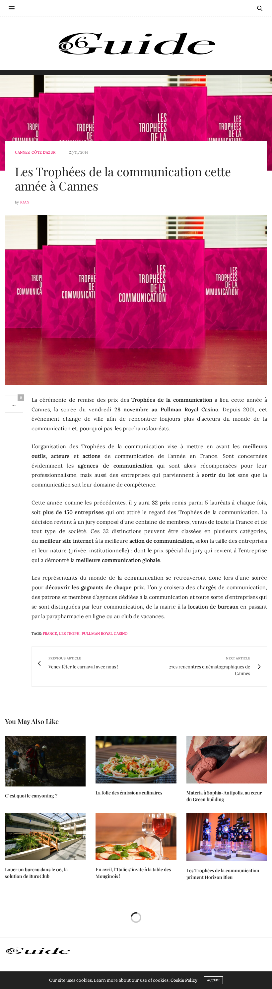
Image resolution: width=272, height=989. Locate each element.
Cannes (22, 152)
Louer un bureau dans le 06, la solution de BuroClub (36, 872)
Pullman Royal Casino (105, 633)
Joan (24, 202)
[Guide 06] (136, 43)
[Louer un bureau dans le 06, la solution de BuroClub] (45, 836)
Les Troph (69, 633)
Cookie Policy (183, 980)
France (50, 633)
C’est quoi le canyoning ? (31, 795)
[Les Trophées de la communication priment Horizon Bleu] (226, 837)
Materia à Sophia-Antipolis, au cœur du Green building (224, 795)
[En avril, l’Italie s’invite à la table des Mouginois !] (136, 836)
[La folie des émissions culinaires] (136, 759)
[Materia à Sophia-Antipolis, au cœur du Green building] (226, 759)
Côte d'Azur (43, 152)
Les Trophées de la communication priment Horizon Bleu (222, 873)
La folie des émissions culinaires (129, 792)
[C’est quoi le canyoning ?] (45, 761)
